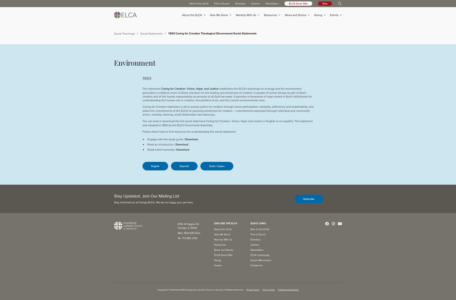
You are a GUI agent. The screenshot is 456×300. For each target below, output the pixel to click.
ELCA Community (259, 255)
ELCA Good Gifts (298, 3)
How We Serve (222, 234)
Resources (220, 245)
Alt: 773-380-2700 (188, 238)
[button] (195, 15)
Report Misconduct (260, 260)
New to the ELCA (199, 3)
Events (218, 265)
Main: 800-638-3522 (189, 233)
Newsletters (272, 3)
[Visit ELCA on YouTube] (340, 224)
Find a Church (222, 3)
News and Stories (224, 250)
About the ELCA (223, 229)
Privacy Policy (253, 289)
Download (191, 139)
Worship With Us (223, 239)
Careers (255, 3)
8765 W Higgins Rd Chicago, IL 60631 (188, 226)
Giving (217, 260)
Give (325, 3)
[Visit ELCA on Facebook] (327, 224)
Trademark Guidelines (288, 289)
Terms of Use (268, 289)
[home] (125, 15)
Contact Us (256, 265)
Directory (240, 3)
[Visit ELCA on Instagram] (333, 224)
